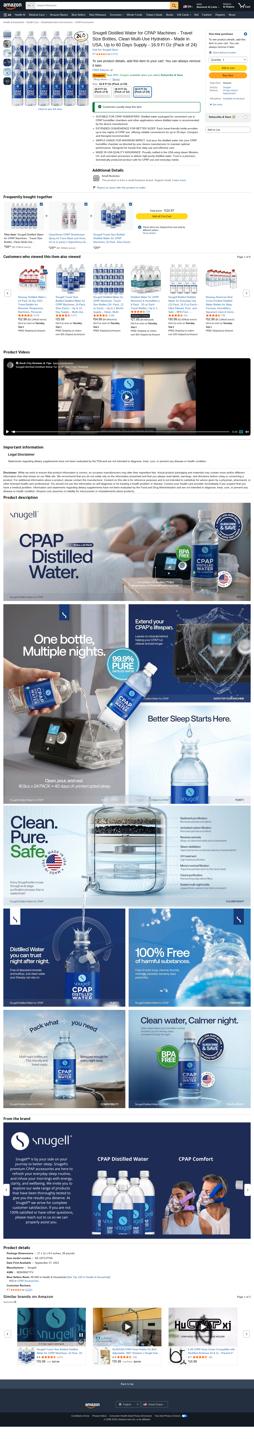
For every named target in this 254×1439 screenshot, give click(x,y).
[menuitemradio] (241, 431)
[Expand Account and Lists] (218, 7)
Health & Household (13, 22)
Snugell (227, 87)
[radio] (7, 34)
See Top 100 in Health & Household (88, 1277)
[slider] (120, 431)
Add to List (214, 129)
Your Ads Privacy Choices (168, 1416)
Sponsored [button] (8, 1302)
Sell (196, 14)
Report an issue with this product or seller (121, 187)
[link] (69, 216)
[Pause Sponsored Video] (81, 1335)
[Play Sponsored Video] (127, 1327)
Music (232, 14)
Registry (220, 14)
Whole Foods (134, 14)
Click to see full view (50, 109)
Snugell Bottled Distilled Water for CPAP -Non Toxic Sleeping (52, 366)
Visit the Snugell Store (105, 49)
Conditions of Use (80, 1416)
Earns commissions (63, 363)
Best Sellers (79, 14)
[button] (7, 14)
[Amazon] (12, 5)
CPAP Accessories (84, 22)
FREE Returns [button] (101, 69)
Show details (149, 233)
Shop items (100, 79)
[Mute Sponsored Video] (81, 1342)
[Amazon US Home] (92, 1406)
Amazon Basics (59, 14)
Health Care (32, 22)
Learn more (179, 180)
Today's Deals (154, 14)
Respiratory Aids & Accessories (57, 22)
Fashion (207, 14)
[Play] (6, 431)
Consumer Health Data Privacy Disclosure (130, 1416)
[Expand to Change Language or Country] (137, 1404)
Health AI (20, 14)
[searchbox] (102, 5)
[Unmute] (247, 432)
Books (169, 14)
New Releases (97, 14)
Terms (116, 79)
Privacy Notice (99, 1416)
